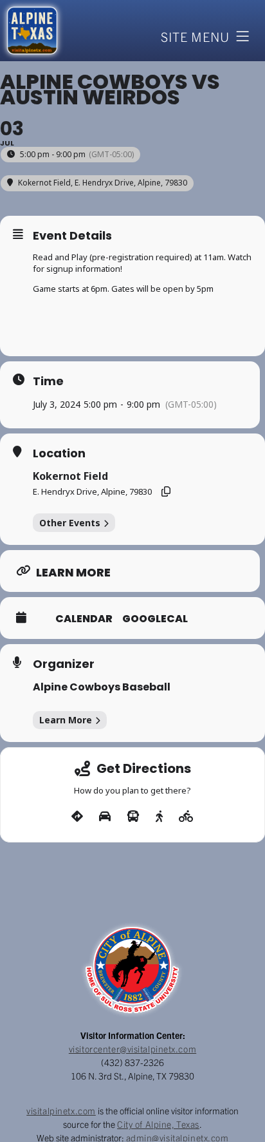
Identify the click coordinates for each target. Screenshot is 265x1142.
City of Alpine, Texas (158, 1124)
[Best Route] (77, 816)
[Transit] (133, 816)
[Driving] (105, 816)
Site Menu (195, 36)
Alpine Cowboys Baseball (101, 687)
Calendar (84, 619)
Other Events (69, 523)
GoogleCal (155, 619)
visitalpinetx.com (61, 1110)
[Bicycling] (186, 816)
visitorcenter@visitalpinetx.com (132, 1048)
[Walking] (159, 816)
